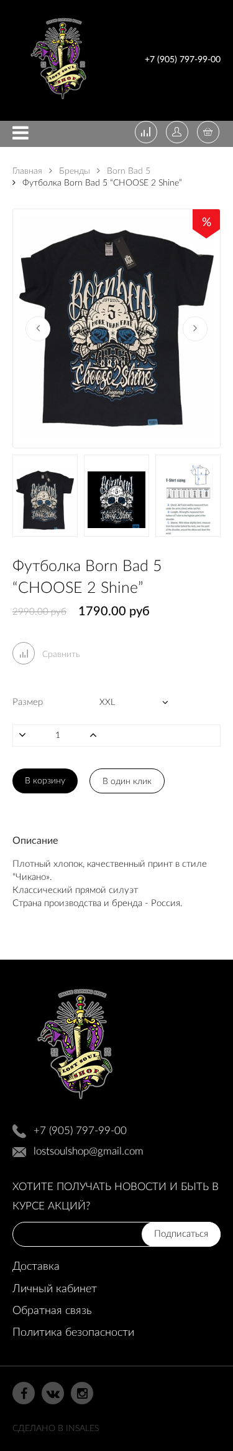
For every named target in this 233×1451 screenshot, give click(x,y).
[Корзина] (208, 133)
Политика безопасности (73, 1332)
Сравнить (60, 654)
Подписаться (181, 1234)
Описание (35, 841)
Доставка (36, 1266)
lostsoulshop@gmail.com (89, 1151)
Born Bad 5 (127, 171)
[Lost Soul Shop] (58, 101)
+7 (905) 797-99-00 (183, 59)
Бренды (73, 171)
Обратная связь (51, 1310)
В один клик (127, 781)
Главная (27, 171)
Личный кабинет (54, 1289)
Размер (27, 702)
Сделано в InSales (55, 1428)
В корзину (45, 781)
